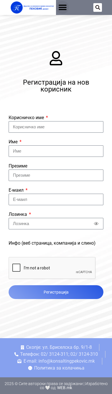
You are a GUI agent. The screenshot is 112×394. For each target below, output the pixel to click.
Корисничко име (27, 117)
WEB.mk (64, 387)
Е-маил (17, 190)
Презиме (18, 166)
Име (14, 141)
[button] (62, 7)
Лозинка (18, 214)
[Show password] (96, 223)
